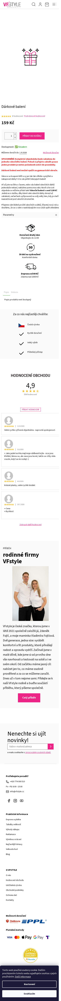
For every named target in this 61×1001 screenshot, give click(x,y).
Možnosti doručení (51, 152)
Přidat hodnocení (30, 409)
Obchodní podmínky (15, 890)
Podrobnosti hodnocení (34, 116)
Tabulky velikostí (13, 824)
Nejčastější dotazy (14, 844)
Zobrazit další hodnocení (30, 524)
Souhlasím (29, 993)
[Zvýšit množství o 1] (14, 134)
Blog (8, 854)
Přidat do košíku (32, 136)
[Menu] (54, 4)
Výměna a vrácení (13, 839)
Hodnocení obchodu (15, 880)
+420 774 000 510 (17, 781)
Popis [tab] (6, 292)
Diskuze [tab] (14, 292)
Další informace (23, 976)
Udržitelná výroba (14, 885)
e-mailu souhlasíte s (29, 752)
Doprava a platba (13, 819)
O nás (8, 875)
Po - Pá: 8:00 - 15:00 (14, 786)
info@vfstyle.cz (17, 791)
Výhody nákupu (12, 829)
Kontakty (10, 900)
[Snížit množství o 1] (14, 137)
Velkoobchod (12, 849)
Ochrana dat (11, 895)
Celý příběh (29, 698)
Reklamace (11, 834)
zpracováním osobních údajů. (38, 752)
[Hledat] (34, 4)
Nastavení (29, 984)
